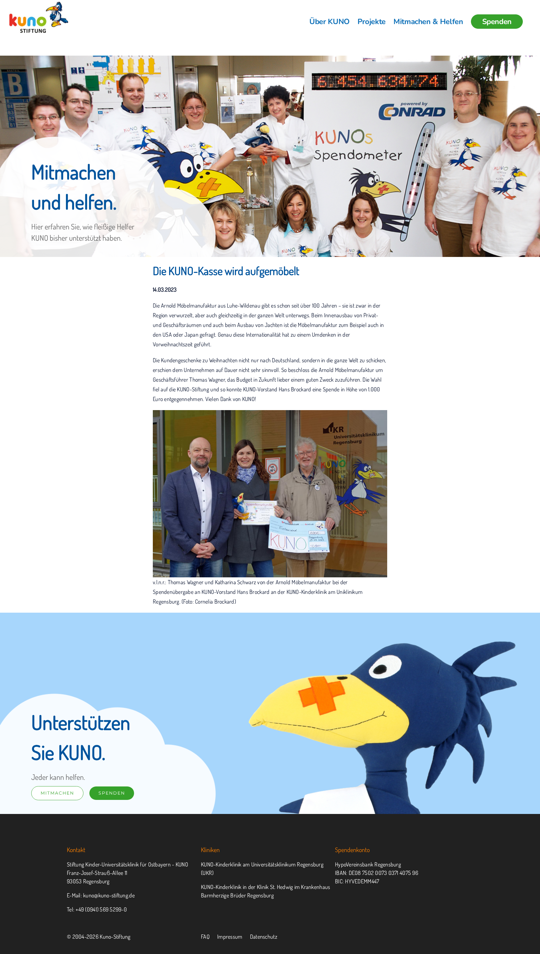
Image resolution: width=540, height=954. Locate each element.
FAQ (205, 936)
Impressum (229, 936)
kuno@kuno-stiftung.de (109, 895)
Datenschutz (263, 936)
